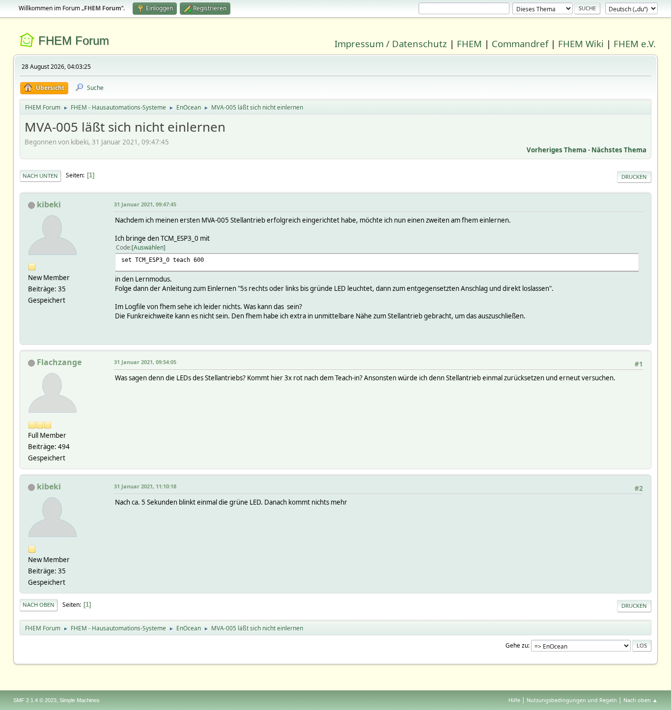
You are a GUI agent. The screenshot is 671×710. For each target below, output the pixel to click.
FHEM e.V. (635, 43)
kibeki (49, 204)
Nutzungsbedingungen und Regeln (572, 700)
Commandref (520, 43)
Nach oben (39, 604)
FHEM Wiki (581, 43)
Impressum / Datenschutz (391, 43)
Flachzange (59, 362)
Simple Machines (79, 700)
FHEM (469, 43)
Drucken (634, 176)
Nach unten (40, 175)
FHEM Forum (73, 40)
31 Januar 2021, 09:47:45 (145, 204)
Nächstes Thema (618, 149)
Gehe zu (516, 645)
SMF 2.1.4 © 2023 (34, 700)
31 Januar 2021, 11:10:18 (145, 486)
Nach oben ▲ (640, 700)
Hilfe (514, 700)
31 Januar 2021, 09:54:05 (145, 362)
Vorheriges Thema (557, 149)
